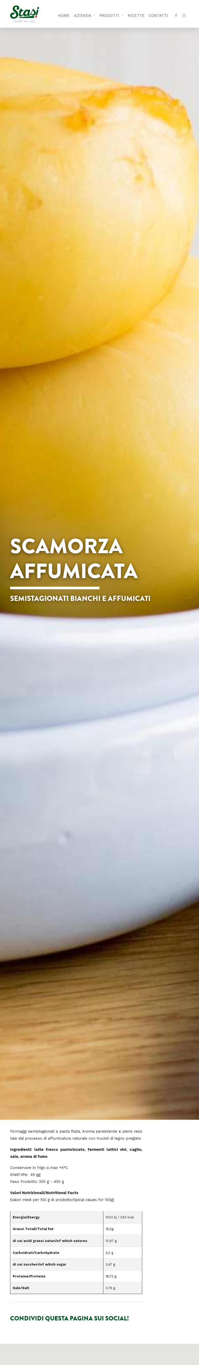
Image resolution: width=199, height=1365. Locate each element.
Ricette (136, 15)
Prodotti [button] (109, 15)
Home (64, 15)
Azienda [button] (83, 15)
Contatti (158, 15)
